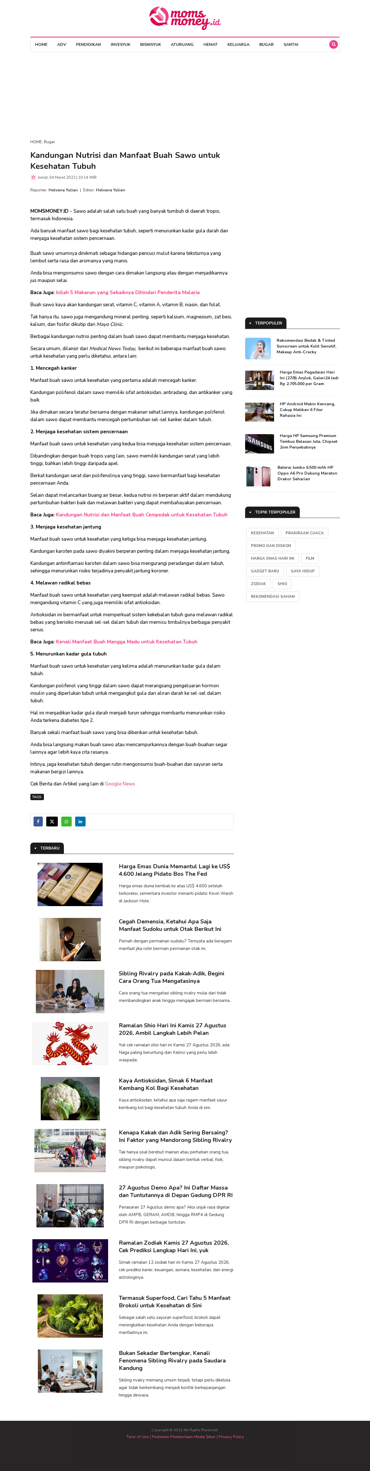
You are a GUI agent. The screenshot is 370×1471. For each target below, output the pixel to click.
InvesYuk (120, 44)
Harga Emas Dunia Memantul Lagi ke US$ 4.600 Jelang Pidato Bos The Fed (174, 870)
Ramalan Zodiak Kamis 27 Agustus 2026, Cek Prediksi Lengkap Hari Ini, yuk (174, 1246)
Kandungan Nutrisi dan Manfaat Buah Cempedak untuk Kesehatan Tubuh (141, 515)
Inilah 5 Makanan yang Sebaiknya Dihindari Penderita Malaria (128, 292)
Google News (120, 784)
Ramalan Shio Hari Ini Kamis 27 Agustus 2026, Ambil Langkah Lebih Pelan (172, 1029)
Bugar (266, 44)
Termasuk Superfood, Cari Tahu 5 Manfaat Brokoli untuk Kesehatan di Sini (174, 1301)
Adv (61, 44)
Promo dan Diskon (271, 545)
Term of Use (137, 1437)
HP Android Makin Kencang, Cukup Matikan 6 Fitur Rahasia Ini (307, 409)
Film (310, 558)
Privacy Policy (231, 1437)
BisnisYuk (150, 44)
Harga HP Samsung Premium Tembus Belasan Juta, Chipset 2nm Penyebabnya (308, 441)
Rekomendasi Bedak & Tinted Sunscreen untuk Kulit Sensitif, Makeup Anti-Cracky (306, 346)
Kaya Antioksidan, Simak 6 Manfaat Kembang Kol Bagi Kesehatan (166, 1084)
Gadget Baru (265, 571)
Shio (282, 584)
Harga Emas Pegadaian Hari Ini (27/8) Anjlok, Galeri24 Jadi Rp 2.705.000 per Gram (309, 378)
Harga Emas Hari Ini (272, 558)
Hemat (211, 44)
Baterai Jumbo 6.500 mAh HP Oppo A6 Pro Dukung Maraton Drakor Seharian (307, 473)
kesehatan (262, 533)
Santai (291, 44)
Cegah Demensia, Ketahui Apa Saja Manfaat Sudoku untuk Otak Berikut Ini (170, 925)
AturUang (182, 44)
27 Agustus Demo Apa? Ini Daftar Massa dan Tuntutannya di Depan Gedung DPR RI (176, 1191)
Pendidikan (88, 44)
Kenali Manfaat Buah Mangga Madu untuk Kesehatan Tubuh (126, 642)
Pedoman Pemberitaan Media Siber (184, 1437)
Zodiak (258, 584)
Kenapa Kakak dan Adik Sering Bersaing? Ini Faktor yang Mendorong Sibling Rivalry (175, 1136)
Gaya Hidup (303, 571)
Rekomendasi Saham (273, 596)
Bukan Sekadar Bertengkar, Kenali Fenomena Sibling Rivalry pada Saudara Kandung (172, 1360)
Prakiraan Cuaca (305, 533)
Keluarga (238, 44)
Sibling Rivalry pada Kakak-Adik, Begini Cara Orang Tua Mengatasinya (171, 977)
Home (41, 44)
